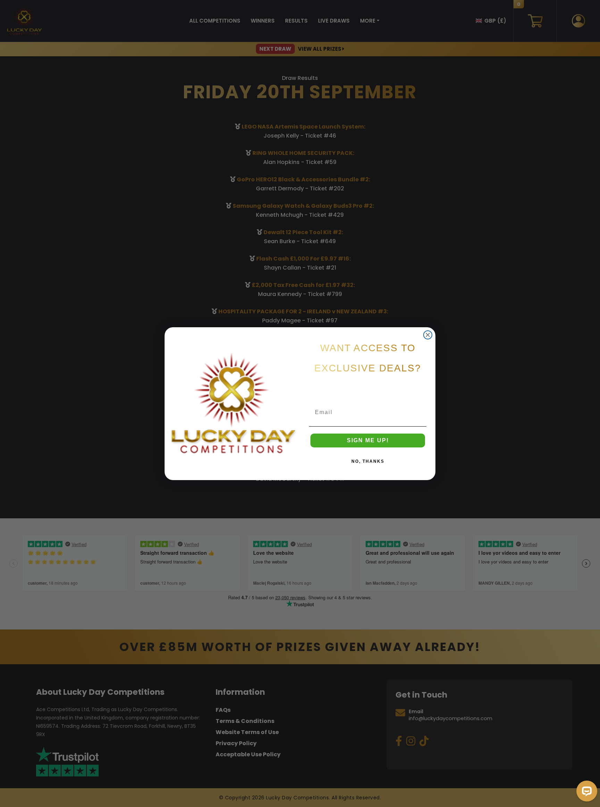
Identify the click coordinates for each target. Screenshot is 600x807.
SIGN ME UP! (368, 440)
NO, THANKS (367, 461)
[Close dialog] (428, 335)
